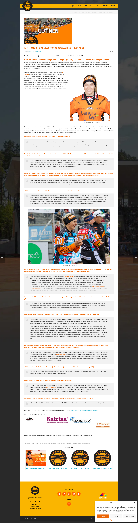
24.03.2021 (32, 51)
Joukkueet (76, 6)
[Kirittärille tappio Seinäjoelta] (80, 458)
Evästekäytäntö (110, 520)
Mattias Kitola (69, 443)
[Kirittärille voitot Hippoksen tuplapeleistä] (102, 458)
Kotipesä (74, 12)
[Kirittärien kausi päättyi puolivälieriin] (58, 458)
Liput (113, 6)
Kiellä (116, 516)
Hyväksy (103, 516)
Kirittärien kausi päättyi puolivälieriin (58, 468)
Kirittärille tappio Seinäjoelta (80, 468)
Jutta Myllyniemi (34, 443)
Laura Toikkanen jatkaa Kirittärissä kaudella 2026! (36, 468)
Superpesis (81, 12)
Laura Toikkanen (61, 443)
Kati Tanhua (42, 443)
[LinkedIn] (74, 494)
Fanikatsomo (27, 443)
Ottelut (87, 6)
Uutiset (97, 6)
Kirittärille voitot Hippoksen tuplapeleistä (103, 468)
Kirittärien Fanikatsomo (50, 443)
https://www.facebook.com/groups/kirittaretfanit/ (84, 410)
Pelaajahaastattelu (77, 443)
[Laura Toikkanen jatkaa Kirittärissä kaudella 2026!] (36, 458)
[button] (135, 503)
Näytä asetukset (129, 516)
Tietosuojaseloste (120, 520)
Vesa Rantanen (86, 443)
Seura (105, 6)
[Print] (110, 51)
